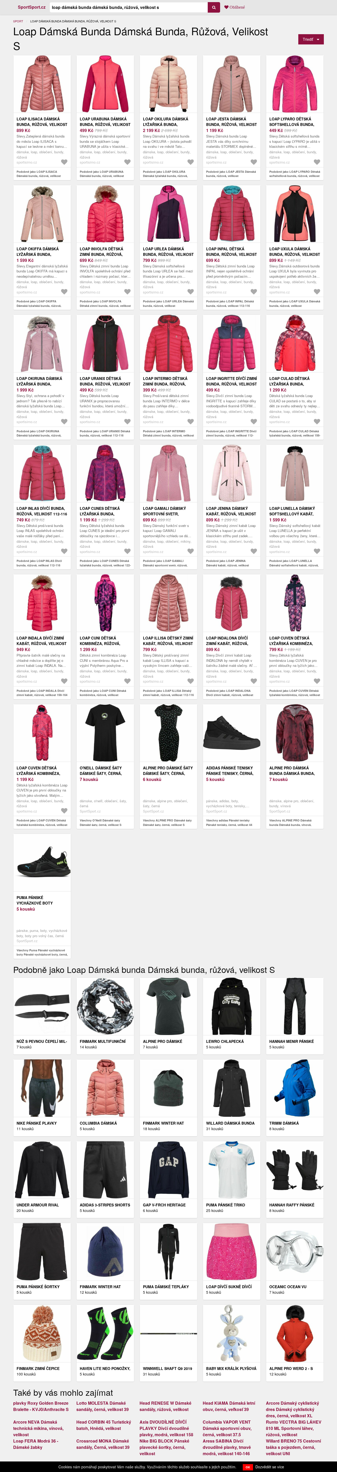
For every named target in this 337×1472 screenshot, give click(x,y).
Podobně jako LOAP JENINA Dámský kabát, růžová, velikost (227, 563)
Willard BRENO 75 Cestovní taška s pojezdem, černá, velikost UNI (293, 1447)
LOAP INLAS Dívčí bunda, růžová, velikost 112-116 (42, 511)
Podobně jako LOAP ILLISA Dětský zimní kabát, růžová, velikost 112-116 (168, 693)
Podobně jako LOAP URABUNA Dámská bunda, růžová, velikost (102, 174)
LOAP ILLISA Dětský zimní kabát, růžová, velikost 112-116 (168, 643)
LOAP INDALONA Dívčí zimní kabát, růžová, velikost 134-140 (227, 643)
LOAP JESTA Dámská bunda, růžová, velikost (231, 121)
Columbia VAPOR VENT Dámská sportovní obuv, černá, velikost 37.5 (227, 1428)
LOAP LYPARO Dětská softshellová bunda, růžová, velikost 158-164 (294, 124)
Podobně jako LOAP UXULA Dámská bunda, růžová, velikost (294, 303)
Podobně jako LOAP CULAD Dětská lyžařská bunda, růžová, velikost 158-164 (294, 435)
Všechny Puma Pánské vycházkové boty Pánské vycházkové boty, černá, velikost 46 (42, 954)
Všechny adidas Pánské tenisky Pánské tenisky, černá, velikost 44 (229, 822)
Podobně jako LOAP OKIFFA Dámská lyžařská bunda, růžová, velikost (39, 305)
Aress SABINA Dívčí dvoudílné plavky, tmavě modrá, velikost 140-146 (227, 1447)
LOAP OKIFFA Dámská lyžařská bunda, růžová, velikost (38, 254)
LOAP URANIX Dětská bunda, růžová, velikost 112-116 (105, 384)
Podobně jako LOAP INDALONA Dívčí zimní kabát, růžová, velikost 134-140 (229, 695)
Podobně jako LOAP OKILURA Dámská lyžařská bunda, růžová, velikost (165, 176)
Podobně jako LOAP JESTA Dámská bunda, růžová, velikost (231, 174)
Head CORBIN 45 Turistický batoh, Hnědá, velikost (103, 1425)
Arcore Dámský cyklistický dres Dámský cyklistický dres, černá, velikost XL (292, 1409)
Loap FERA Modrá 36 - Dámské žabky (35, 1444)
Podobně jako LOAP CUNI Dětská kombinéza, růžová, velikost (103, 693)
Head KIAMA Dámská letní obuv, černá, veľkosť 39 (229, 1406)
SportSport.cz (32, 7)
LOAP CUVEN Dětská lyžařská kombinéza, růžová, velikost (291, 643)
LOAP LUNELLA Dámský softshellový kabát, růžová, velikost (292, 514)
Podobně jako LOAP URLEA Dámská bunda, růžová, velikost (168, 303)
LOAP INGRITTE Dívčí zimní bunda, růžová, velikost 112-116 (231, 384)
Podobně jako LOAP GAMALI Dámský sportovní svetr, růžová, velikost (165, 565)
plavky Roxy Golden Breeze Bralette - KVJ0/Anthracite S (41, 1406)
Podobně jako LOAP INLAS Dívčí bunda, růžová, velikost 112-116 (39, 563)
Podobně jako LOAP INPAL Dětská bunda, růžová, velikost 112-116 (230, 303)
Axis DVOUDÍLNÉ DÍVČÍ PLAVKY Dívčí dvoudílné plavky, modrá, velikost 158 (166, 1428)
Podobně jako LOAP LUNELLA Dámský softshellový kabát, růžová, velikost (294, 565)
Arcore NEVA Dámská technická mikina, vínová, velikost (38, 1428)
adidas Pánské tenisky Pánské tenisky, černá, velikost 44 (230, 773)
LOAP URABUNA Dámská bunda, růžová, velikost (105, 121)
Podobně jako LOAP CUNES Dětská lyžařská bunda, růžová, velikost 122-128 (105, 565)
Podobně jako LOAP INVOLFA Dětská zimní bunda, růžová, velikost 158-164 (105, 305)
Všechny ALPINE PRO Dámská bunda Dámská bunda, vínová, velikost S (290, 824)
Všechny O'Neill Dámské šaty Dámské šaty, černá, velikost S (100, 822)
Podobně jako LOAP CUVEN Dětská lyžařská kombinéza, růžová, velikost (294, 693)
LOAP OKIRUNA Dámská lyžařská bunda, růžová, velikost (39, 384)
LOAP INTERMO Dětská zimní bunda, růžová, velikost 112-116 (165, 384)
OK (248, 1467)
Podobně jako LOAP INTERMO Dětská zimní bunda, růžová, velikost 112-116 (168, 435)
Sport (18, 21)
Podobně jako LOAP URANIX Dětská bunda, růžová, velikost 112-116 (105, 433)
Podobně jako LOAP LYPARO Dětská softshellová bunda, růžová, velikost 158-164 (294, 176)
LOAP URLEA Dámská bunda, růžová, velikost (168, 251)
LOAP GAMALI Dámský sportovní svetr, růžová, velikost (164, 514)
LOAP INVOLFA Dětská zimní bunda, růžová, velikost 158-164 (101, 254)
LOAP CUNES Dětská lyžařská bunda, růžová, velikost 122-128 (105, 514)
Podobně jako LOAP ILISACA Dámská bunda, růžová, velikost (39, 174)
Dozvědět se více (269, 1466)
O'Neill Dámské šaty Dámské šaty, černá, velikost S (101, 773)
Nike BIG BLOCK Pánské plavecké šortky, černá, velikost (164, 1447)
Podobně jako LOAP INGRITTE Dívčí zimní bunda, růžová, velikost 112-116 (231, 435)
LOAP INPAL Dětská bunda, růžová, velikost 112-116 (231, 254)
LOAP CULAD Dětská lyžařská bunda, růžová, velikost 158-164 (294, 384)
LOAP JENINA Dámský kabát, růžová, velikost (231, 511)
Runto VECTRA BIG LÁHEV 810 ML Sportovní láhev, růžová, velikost (293, 1428)
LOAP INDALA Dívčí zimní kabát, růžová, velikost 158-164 (42, 643)
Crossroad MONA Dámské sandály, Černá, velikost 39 (103, 1444)
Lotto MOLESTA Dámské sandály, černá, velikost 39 (102, 1406)
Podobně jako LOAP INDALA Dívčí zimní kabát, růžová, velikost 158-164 (42, 693)
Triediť (308, 39)
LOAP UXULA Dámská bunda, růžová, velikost (294, 251)
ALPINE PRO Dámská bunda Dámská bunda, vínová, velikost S (292, 773)
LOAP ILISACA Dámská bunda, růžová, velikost (42, 121)
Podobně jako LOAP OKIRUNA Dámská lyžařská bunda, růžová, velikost (39, 435)
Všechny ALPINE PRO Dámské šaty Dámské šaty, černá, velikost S (167, 822)
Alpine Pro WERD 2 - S (291, 1368)
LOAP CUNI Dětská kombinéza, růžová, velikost (100, 643)
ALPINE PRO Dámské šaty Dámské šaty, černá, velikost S (168, 773)
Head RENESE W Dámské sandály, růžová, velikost (165, 1406)
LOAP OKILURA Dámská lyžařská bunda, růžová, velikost (165, 124)
